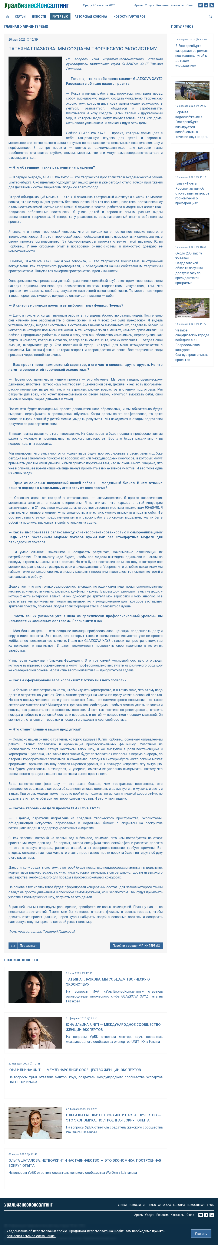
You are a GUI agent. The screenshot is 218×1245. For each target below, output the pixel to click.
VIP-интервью (35, 26)
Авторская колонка (91, 16)
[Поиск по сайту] (210, 16)
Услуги (149, 5)
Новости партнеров (129, 16)
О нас (190, 5)
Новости (39, 16)
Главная (11, 26)
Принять (201, 1233)
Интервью (149, 1205)
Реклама (162, 5)
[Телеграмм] (206, 5)
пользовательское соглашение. (31, 1236)
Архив (138, 5)
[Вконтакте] (200, 5)
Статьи (20, 16)
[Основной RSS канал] (211, 5)
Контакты (177, 5)
